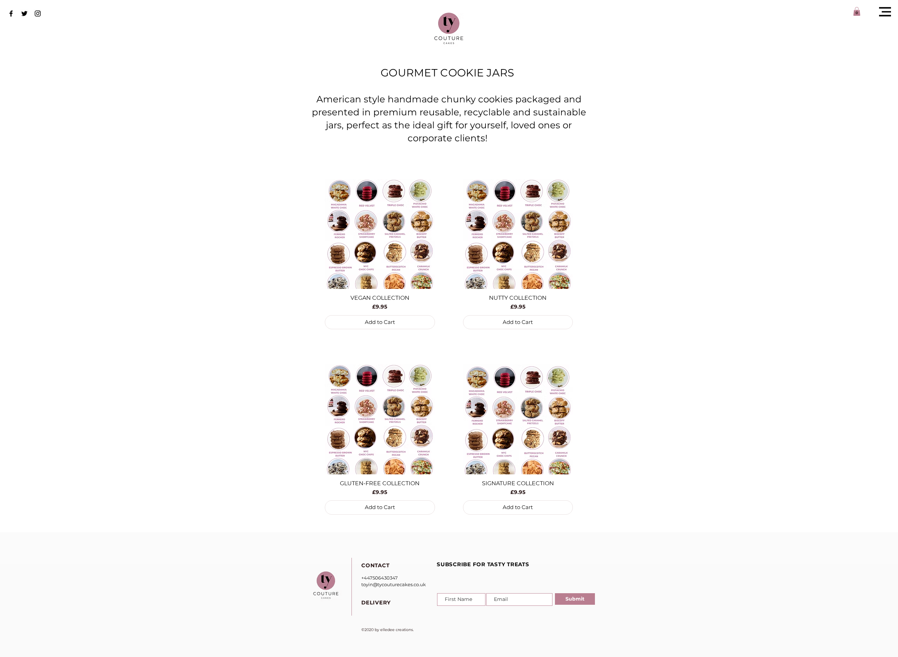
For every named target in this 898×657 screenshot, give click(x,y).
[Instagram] (38, 13)
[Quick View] (380, 234)
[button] (885, 11)
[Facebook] (11, 13)
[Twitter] (24, 13)
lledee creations (398, 629)
